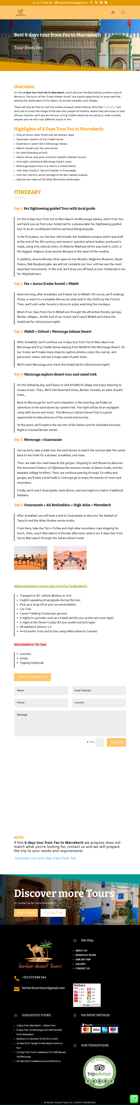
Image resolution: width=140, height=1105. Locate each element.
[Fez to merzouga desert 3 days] (30, 569)
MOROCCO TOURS (85, 955)
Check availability (32, 677)
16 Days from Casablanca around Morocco (38, 1061)
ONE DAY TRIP (82, 959)
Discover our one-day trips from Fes (45, 858)
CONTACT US (82, 968)
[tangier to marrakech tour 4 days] (70, 569)
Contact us (53, 912)
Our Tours (25, 912)
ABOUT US (81, 950)
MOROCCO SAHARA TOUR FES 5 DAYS (37, 1039)
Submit (116, 742)
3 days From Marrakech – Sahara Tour (36, 1025)
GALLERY (80, 964)
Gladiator (109, 107)
